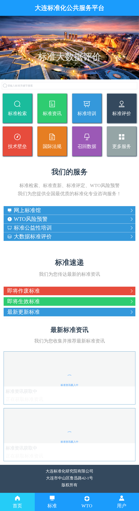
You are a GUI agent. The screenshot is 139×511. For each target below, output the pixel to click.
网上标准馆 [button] (27, 210)
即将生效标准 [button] (23, 301)
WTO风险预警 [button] (31, 219)
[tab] (69, 210)
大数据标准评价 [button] (33, 236)
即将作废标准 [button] (23, 291)
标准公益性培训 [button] (33, 228)
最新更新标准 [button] (23, 312)
